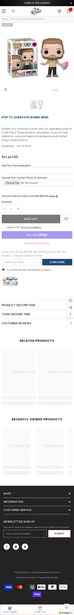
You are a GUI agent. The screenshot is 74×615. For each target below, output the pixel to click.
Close (71, 3)
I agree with (12, 227)
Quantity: (7, 201)
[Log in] (59, 11)
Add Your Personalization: (16, 165)
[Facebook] (6, 546)
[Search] (13, 11)
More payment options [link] (37, 243)
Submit (59, 533)
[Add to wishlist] (66, 219)
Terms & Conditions (30, 227)
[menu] (4, 11)
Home (5, 19)
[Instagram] (16, 546)
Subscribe (57, 262)
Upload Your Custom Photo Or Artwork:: (25, 177)
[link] (19, 397)
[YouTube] (25, 546)
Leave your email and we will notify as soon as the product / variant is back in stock (34, 253)
